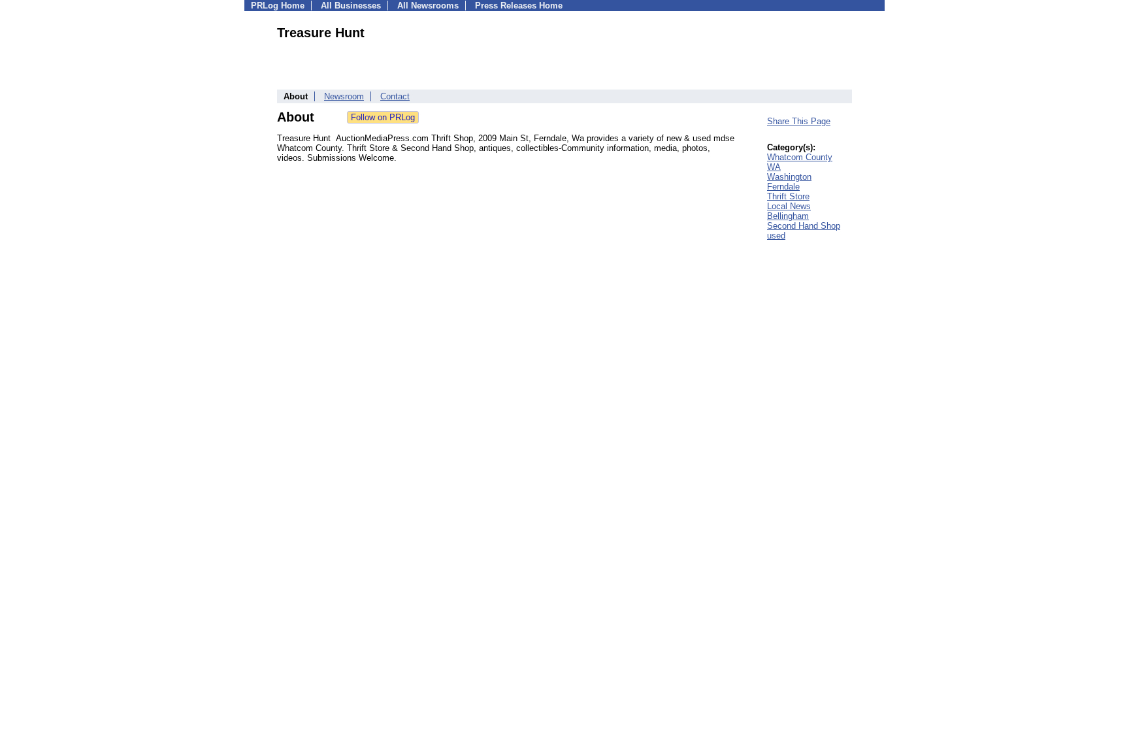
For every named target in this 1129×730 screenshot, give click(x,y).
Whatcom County (799, 157)
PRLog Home (277, 5)
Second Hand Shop (803, 226)
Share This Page (798, 121)
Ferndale (783, 186)
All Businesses (351, 5)
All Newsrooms (428, 5)
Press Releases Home (519, 5)
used (776, 236)
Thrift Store (788, 196)
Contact (395, 96)
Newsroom (344, 96)
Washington (789, 177)
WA (774, 167)
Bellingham (788, 216)
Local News (789, 206)
